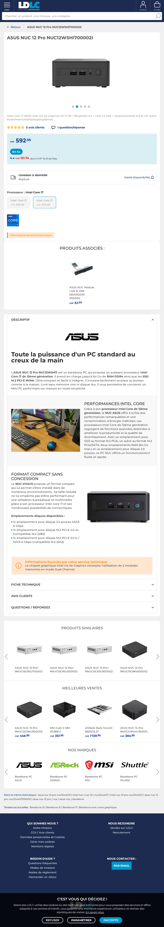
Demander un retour (42, 877)
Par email (122, 865)
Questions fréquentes (42, 863)
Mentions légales (42, 846)
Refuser (52, 920)
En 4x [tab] (16, 151)
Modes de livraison (42, 867)
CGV (33, 832)
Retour (16, 27)
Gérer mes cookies (42, 841)
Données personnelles (35, 837)
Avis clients (46, 832)
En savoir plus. (95, 912)
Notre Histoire (42, 827)
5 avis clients (34, 127)
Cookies (59, 837)
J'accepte (110, 920)
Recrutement (121, 832)
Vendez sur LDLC (121, 827)
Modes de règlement (42, 872)
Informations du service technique (30, 235)
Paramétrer (81, 920)
